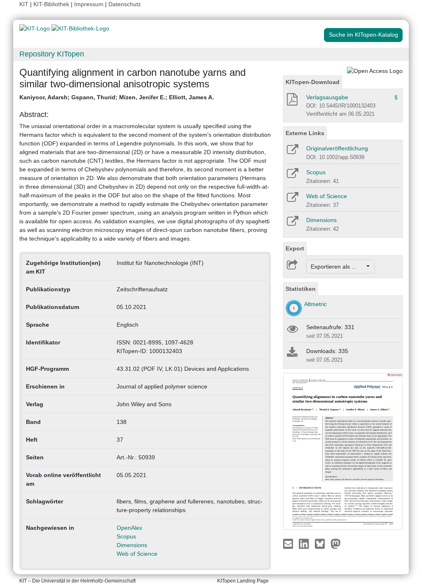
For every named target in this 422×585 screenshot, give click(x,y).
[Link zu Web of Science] (292, 200)
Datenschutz (124, 4)
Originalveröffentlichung (337, 148)
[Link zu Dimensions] (292, 223)
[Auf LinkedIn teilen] (305, 543)
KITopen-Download (313, 82)
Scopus (126, 536)
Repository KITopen (51, 54)
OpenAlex (129, 527)
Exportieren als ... (338, 266)
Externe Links (305, 133)
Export (295, 248)
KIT (23, 4)
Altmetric (315, 304)
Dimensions (132, 545)
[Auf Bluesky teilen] (322, 543)
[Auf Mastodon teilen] (336, 543)
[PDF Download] (292, 101)
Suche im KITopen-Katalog (363, 34)
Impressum (88, 4)
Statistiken (301, 288)
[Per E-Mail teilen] (289, 543)
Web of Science (137, 553)
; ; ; (116, 97)
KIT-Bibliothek (52, 4)
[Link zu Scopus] (292, 176)
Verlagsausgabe (327, 97)
